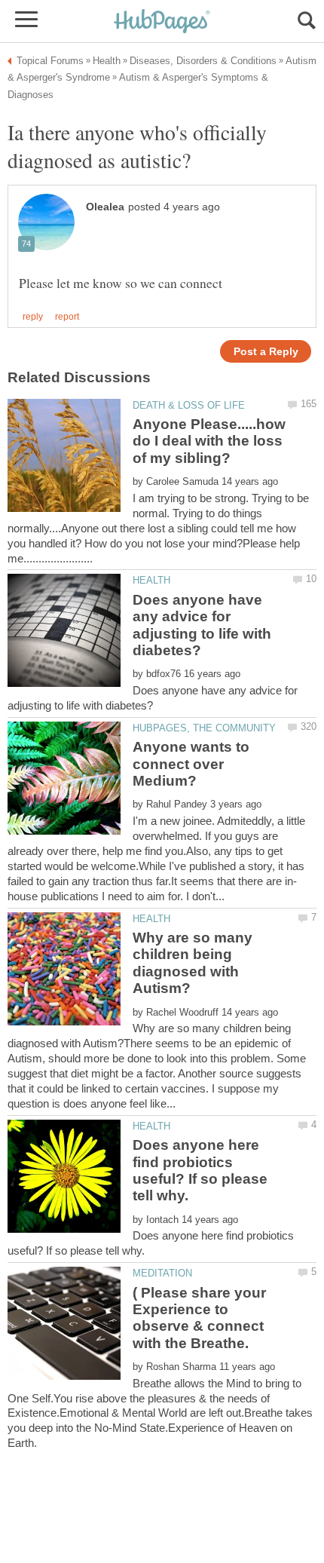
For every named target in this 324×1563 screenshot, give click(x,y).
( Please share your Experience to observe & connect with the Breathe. (199, 1318)
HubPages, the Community (204, 728)
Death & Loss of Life (189, 405)
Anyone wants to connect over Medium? (191, 764)
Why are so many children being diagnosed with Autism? (192, 963)
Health (151, 580)
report (67, 316)
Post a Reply (266, 351)
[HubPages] (162, 22)
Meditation (162, 1273)
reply (33, 316)
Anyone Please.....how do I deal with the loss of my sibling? (209, 441)
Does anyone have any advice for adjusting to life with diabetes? (202, 625)
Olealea (105, 207)
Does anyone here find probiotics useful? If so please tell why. (200, 1170)
